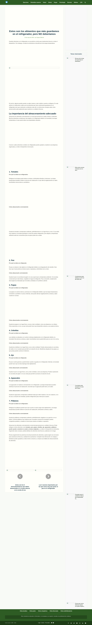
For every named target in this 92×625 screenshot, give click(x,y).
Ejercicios (25, 2)
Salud (44, 2)
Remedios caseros (36, 2)
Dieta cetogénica (42, 611)
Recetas (69, 2)
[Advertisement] (34, 18)
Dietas (50, 2)
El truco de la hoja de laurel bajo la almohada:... (79, 60)
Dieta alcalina (23, 611)
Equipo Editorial (40, 37)
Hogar (55, 2)
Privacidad (47, 622)
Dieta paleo (33, 611)
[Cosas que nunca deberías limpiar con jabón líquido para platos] (71, 605)
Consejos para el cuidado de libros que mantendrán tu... (79, 496)
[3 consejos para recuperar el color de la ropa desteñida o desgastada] (71, 438)
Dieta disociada (54, 611)
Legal (39, 622)
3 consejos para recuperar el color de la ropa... (79, 387)
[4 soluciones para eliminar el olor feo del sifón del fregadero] (71, 329)
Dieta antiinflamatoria (66, 611)
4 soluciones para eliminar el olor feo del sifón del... (79, 278)
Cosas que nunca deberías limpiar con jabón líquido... (80, 605)
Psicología (62, 2)
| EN (81, 2)
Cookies (42, 622)
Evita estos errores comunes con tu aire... (79, 169)
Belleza (76, 2)
